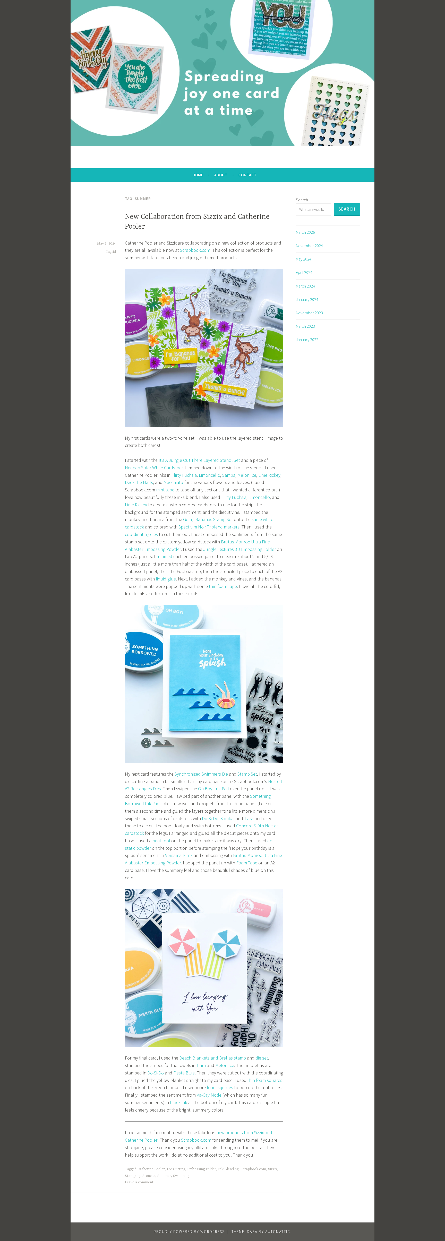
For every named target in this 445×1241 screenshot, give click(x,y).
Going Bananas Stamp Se (207, 519)
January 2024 (307, 299)
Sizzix (272, 1169)
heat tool (161, 841)
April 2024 (304, 272)
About (220, 174)
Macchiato (173, 482)
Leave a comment (139, 1182)
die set (261, 1058)
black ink (178, 1102)
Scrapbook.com (195, 250)
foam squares (220, 1087)
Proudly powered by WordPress (189, 1231)
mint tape (165, 490)
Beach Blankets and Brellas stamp (212, 1058)
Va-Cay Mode (209, 1095)
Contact (247, 174)
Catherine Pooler (151, 1169)
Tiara (248, 818)
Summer (164, 1176)
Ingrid (111, 252)
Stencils (148, 1176)
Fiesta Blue (184, 1073)
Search (302, 199)
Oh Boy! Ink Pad (213, 789)
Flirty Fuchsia (184, 475)
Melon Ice (246, 475)
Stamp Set (247, 774)
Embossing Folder (201, 1169)
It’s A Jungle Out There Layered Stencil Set (199, 460)
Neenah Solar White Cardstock (154, 468)
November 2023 (309, 312)
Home (197, 174)
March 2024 (305, 286)
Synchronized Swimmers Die (201, 774)
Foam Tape (246, 863)
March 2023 (305, 326)
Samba (228, 475)
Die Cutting (176, 1169)
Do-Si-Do (210, 818)
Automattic (277, 1231)
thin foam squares (264, 1080)
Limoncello (209, 475)
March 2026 (305, 232)
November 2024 (309, 245)
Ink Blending (228, 1169)
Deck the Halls (139, 482)
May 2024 (303, 259)
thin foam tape (223, 586)
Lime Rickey (269, 475)
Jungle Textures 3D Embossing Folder (239, 549)
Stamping (132, 1176)
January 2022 (307, 339)
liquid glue (166, 579)
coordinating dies (141, 534)
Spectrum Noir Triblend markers (208, 527)
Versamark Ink (179, 855)
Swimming (181, 1176)
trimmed (164, 556)
